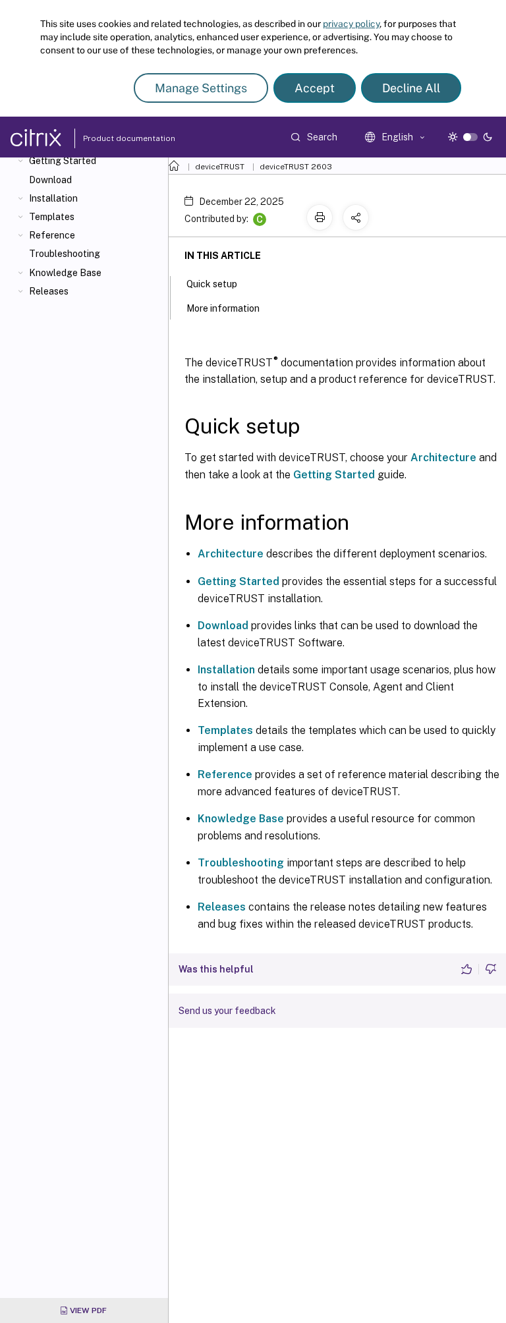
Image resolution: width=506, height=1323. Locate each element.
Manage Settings (201, 88)
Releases (49, 291)
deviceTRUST (219, 166)
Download (50, 180)
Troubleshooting (64, 253)
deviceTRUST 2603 (296, 166)
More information (223, 308)
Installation (53, 198)
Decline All (411, 88)
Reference (52, 235)
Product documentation (112, 138)
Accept (315, 88)
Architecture (443, 457)
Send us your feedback (227, 1010)
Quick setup (211, 284)
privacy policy (351, 23)
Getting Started (62, 160)
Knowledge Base (65, 272)
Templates (51, 216)
